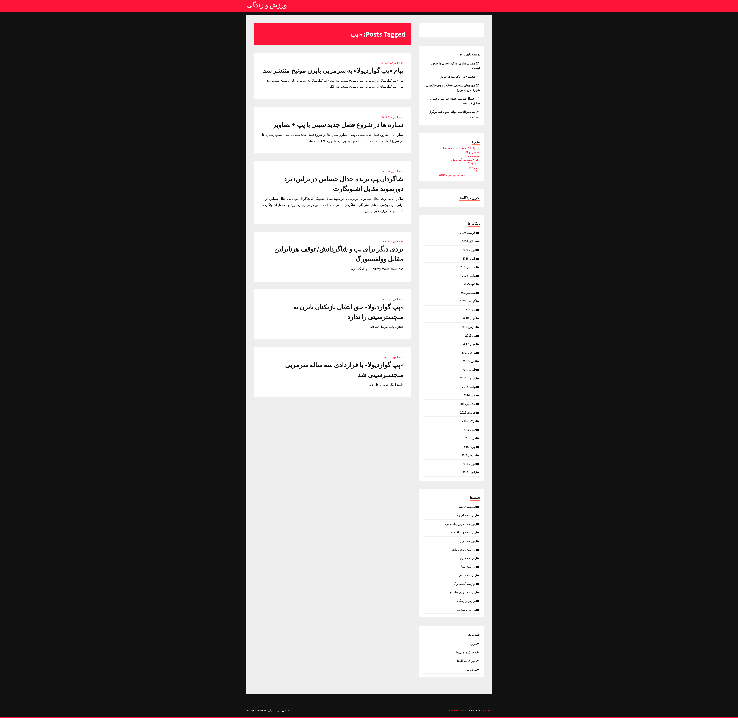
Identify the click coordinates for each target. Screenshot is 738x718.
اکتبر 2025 (470, 284)
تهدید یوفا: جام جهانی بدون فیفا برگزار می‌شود (454, 114)
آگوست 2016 (468, 412)
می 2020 (470, 309)
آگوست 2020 (468, 301)
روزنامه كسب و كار (464, 583)
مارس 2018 (468, 326)
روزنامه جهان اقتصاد (463, 532)
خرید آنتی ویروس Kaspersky (451, 175)
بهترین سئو (474, 167)
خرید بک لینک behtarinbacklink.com (461, 148)
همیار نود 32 (474, 163)
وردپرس (470, 669)
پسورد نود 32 (473, 155)
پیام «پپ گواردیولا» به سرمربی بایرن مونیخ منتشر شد (333, 70)
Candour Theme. (458, 710)
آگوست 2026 (468, 232)
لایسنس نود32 (473, 152)
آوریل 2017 (469, 344)
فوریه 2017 (469, 361)
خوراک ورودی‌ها (466, 652)
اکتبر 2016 (470, 395)
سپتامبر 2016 (468, 403)
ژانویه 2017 (469, 369)
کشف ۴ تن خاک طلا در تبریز (458, 76)
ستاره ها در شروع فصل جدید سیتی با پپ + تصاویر (338, 125)
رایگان (477, 170)
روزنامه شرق (467, 558)
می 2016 (470, 438)
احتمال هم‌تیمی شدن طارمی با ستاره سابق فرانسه (454, 101)
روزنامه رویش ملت (464, 549)
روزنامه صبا (468, 566)
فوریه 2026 (469, 249)
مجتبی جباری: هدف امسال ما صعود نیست (455, 65)
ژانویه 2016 (469, 472)
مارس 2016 (468, 455)
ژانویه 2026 (469, 258)
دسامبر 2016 (468, 378)
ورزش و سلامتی (465, 609)
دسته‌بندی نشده (466, 506)
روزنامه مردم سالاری (462, 592)
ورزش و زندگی (267, 5)
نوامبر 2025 (469, 275)
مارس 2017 (468, 352)
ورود (473, 643)
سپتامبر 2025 (468, 292)
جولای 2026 (469, 241)
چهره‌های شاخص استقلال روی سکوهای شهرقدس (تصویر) (453, 87)
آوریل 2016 (469, 446)
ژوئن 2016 (469, 429)
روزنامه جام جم (466, 515)
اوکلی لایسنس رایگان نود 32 (465, 159)
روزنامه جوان (467, 540)
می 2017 (470, 335)
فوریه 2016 (469, 463)
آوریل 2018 (469, 318)
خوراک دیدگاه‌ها (466, 660)
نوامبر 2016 (469, 386)
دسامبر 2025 (468, 266)
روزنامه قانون (467, 575)
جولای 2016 (469, 420)
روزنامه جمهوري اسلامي (460, 523)
